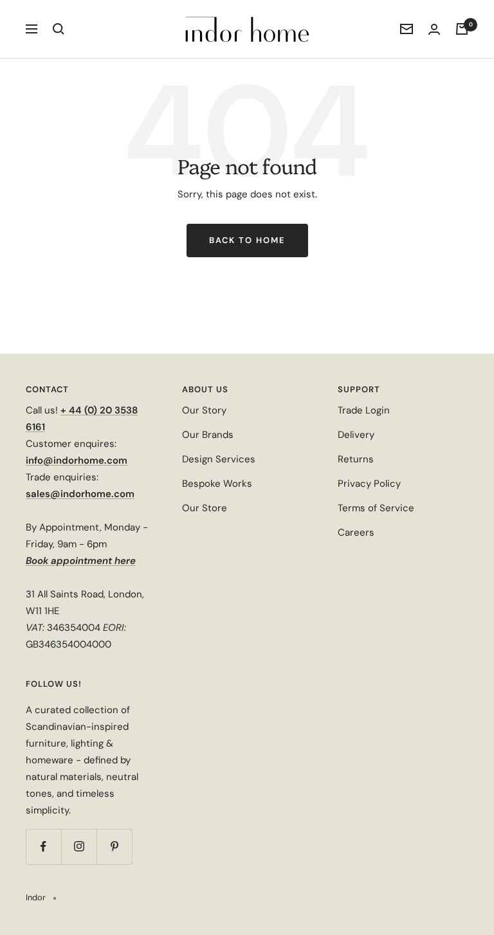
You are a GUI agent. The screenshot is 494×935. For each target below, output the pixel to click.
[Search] (58, 29)
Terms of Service (376, 508)
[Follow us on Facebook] (43, 846)
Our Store (204, 508)
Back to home (247, 240)
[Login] (434, 29)
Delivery (356, 434)
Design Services (218, 459)
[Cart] (461, 29)
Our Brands (207, 434)
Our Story (204, 410)
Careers (356, 532)
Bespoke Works (217, 483)
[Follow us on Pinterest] (114, 846)
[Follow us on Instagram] (78, 846)
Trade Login (364, 410)
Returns (356, 459)
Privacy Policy (369, 483)
